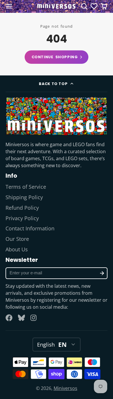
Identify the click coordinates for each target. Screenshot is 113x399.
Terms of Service (26, 186)
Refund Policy (22, 207)
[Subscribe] (102, 273)
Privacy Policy (22, 218)
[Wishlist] (94, 6)
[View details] (57, 115)
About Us (17, 249)
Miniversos (65, 388)
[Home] (56, 6)
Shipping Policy (24, 197)
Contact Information (30, 228)
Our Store (17, 238)
